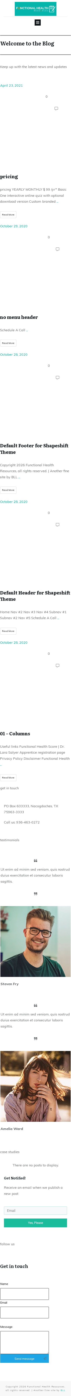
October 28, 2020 (14, 354)
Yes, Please (35, 1223)
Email (3, 1302)
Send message (24, 1359)
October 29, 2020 (14, 226)
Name (4, 1284)
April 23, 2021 (11, 85)
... (57, 201)
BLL (63, 1390)
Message (6, 1327)
